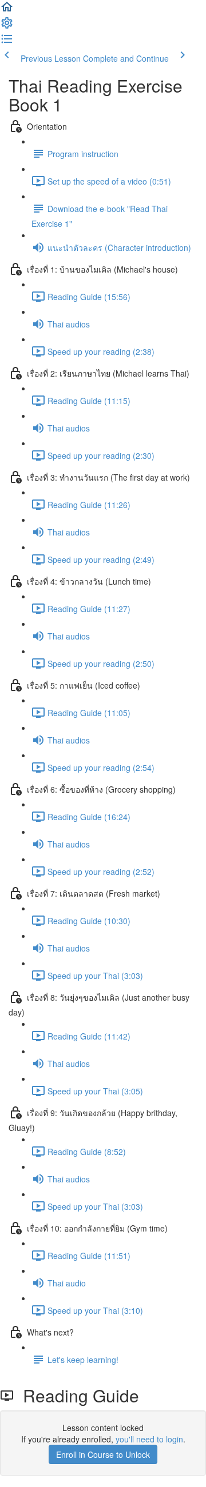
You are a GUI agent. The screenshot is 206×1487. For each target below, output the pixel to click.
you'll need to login (149, 1439)
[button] (7, 10)
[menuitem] (7, 26)
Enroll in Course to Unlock (103, 1454)
